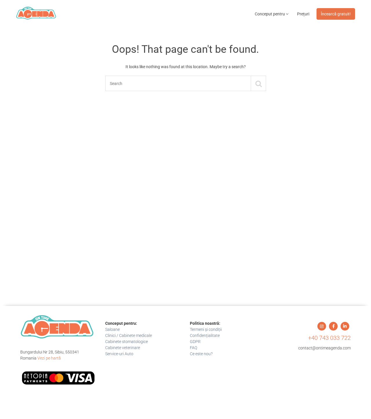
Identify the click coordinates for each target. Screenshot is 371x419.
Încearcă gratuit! (336, 14)
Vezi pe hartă (49, 358)
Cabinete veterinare (122, 347)
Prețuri (303, 14)
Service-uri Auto (119, 353)
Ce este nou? (201, 353)
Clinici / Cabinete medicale (128, 335)
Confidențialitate (205, 335)
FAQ (193, 347)
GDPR (195, 341)
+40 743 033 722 (329, 337)
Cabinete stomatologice (126, 341)
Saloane (112, 329)
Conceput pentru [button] (270, 14)
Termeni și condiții (206, 329)
